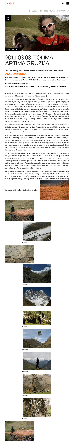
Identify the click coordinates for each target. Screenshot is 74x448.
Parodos (14, 49)
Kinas (36, 11)
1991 (9, 102)
